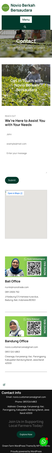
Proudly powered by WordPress (26, 451)
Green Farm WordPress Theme (17, 445)
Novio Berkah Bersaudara (23, 8)
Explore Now (26, 434)
